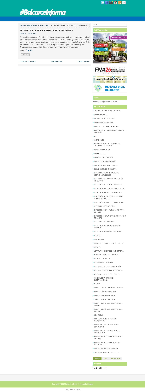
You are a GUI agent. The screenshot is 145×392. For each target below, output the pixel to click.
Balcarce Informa (71, 384)
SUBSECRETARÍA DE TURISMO (106, 348)
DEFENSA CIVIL (100, 153)
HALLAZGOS (99, 239)
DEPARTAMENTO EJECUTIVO (38, 25)
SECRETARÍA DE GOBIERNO (105, 292)
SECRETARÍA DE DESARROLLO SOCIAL (109, 288)
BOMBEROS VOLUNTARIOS (104, 119)
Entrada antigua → (84, 61)
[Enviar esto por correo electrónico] (22, 54)
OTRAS (97, 284)
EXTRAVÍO (98, 235)
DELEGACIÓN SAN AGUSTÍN (105, 161)
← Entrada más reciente (27, 61)
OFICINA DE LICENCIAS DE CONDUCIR (108, 270)
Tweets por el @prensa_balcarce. (105, 102)
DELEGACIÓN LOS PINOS (103, 157)
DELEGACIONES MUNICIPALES (105, 165)
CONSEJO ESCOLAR (102, 150)
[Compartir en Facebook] (28, 54)
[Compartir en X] (26, 54)
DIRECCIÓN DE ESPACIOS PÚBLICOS (108, 185)
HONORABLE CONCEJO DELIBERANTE (108, 243)
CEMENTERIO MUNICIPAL (104, 122)
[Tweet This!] (28, 50)
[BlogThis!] (24, 54)
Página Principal (56, 61)
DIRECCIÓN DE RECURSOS (104, 222)
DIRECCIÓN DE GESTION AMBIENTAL (108, 192)
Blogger (90, 384)
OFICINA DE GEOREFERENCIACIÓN (107, 266)
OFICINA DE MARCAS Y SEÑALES (106, 274)
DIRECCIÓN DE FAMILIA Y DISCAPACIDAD (109, 189)
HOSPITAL (98, 247)
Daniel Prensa (75, 389)
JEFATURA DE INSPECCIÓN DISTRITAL (108, 251)
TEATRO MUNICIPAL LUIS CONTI (106, 352)
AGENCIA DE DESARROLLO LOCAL (107, 111)
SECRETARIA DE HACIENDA (104, 295)
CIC (95, 136)
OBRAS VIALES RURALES (103, 262)
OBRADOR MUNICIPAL (102, 259)
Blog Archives (115, 358)
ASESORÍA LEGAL (100, 115)
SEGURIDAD (99, 315)
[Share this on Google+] (31, 50)
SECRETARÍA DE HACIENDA (104, 299)
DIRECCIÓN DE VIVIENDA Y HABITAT (108, 232)
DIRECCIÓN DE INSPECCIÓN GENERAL (109, 202)
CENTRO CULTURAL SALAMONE (106, 126)
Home (23, 25)
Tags (105, 358)
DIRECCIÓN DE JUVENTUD (104, 206)
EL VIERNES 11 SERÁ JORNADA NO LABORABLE (46, 30)
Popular (97, 358)
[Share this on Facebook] (26, 50)
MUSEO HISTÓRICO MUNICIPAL (106, 255)
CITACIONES (99, 140)
